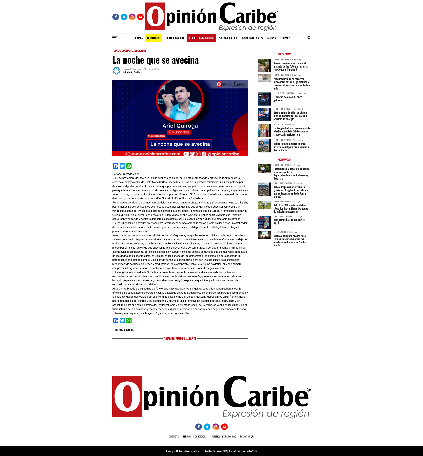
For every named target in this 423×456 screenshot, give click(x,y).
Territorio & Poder (174, 37)
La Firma (271, 37)
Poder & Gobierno (227, 37)
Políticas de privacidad (224, 436)
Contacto (174, 436)
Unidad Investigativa (252, 37)
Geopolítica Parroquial (201, 37)
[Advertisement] (284, 272)
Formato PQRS (247, 436)
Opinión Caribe (132, 72)
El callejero (153, 37)
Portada (138, 37)
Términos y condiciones (195, 436)
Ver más (284, 37)
